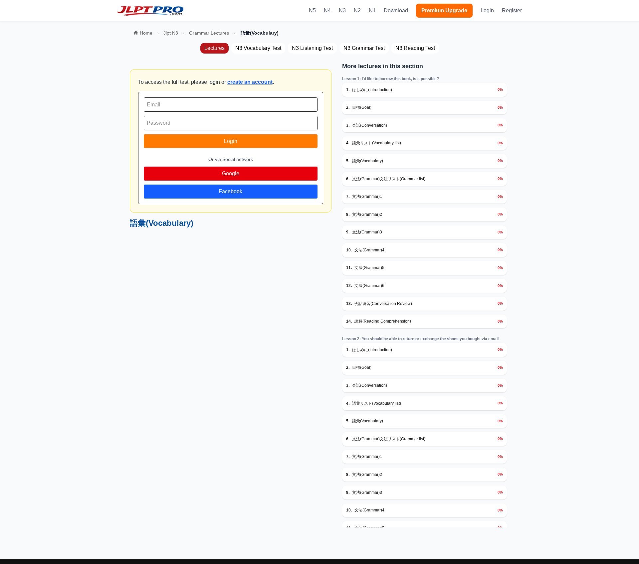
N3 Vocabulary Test (258, 48)
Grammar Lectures (209, 33)
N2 (357, 10)
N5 (312, 10)
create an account (250, 82)
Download (396, 10)
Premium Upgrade (444, 10)
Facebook (230, 191)
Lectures (214, 48)
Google (230, 173)
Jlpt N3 (170, 33)
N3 (342, 10)
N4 (327, 10)
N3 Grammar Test (364, 48)
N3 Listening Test (312, 48)
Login (487, 10)
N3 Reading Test (415, 48)
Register (512, 10)
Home (146, 33)
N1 (372, 10)
